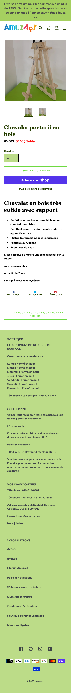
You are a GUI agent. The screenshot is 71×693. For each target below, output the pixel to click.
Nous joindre (15, 523)
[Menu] (65, 28)
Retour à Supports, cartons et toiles (38, 314)
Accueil (12, 549)
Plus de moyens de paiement (35, 188)
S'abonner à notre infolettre (25, 587)
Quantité (9, 151)
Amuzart (39, 681)
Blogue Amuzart (17, 568)
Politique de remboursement (25, 616)
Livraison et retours (19, 597)
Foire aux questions (19, 577)
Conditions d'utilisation (22, 606)
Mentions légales (18, 625)
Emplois (12, 558)
